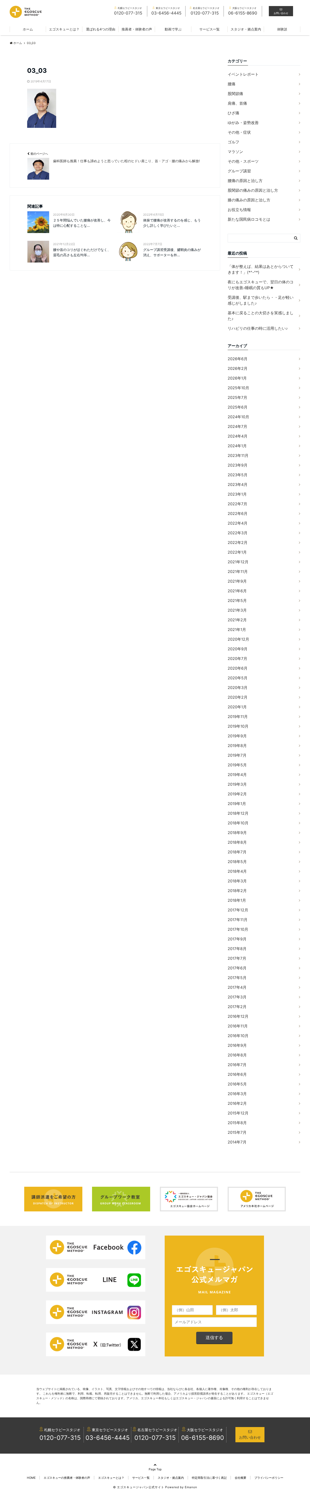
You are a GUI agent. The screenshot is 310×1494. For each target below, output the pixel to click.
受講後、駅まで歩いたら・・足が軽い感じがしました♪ (261, 300)
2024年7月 (237, 426)
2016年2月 (237, 1103)
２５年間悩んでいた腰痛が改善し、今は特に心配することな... (82, 222)
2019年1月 (237, 803)
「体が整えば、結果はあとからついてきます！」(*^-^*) (261, 269)
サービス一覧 (209, 29)
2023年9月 (238, 465)
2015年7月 (237, 1132)
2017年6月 (237, 968)
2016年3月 (237, 1093)
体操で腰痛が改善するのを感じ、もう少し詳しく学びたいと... (172, 222)
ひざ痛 (233, 112)
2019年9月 (237, 735)
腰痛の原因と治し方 (245, 180)
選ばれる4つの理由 (100, 29)
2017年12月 (238, 910)
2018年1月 (237, 900)
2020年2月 (238, 697)
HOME (31, 1477)
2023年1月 (237, 494)
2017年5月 (237, 977)
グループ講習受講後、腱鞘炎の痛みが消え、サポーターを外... (172, 252)
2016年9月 (237, 1045)
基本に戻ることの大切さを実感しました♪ (261, 315)
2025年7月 (237, 397)
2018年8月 (237, 842)
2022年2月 (238, 542)
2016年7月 (237, 1064)
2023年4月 (238, 484)
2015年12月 (238, 1113)
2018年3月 (237, 881)
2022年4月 (238, 523)
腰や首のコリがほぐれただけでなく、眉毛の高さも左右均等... (82, 252)
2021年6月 (237, 590)
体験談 (282, 29)
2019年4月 (237, 774)
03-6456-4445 (107, 1437)
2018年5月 (237, 861)
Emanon (191, 1487)
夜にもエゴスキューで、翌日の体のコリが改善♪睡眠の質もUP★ (261, 284)
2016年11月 (238, 1026)
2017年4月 (237, 987)
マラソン (235, 151)
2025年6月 (238, 407)
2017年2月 (237, 1006)
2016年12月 (238, 1016)
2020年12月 (238, 639)
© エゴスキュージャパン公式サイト (138, 1487)
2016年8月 (237, 1055)
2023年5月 (238, 474)
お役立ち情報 (239, 209)
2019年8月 (237, 745)
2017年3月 (237, 997)
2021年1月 (237, 629)
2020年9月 (238, 648)
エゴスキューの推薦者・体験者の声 (67, 1477)
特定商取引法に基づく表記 (209, 1477)
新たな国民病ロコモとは (249, 219)
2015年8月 (237, 1122)
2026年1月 (237, 378)
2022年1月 (237, 552)
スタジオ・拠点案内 (246, 29)
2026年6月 (238, 358)
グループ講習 (239, 170)
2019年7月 (237, 755)
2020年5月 (238, 677)
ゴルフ (233, 141)
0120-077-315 (60, 1437)
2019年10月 (238, 726)
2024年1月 (237, 445)
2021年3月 (237, 610)
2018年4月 (237, 871)
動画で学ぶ (173, 29)
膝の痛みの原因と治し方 (249, 200)
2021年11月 (238, 571)
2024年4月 (238, 436)
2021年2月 (237, 619)
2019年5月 (237, 764)
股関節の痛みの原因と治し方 (253, 190)
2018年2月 (237, 890)
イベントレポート (243, 74)
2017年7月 (237, 958)
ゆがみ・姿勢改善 (243, 122)
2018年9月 (237, 832)
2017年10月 (238, 929)
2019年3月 (237, 784)
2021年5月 (237, 600)
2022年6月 (238, 513)
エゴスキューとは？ (64, 29)
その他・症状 (239, 132)
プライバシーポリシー (268, 1477)
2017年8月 (237, 948)
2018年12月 (238, 813)
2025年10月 (238, 387)
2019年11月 (238, 716)
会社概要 (240, 1477)
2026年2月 (238, 368)
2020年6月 (238, 668)
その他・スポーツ (243, 161)
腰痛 (231, 83)
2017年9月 (237, 939)
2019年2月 (237, 793)
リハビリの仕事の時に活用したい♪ (258, 328)
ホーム (28, 29)
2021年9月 (237, 581)
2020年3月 (238, 687)
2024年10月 (238, 416)
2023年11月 (238, 455)
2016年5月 (237, 1084)
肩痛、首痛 (237, 103)
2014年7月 (237, 1142)
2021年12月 (238, 561)
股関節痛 (235, 93)
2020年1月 (237, 706)
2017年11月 (238, 919)
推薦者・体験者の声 (137, 29)
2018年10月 (238, 822)
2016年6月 (237, 1074)
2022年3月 (238, 532)
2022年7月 (237, 503)
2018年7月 (237, 852)
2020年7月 (237, 658)
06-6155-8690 (202, 1437)
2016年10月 (238, 1035)
